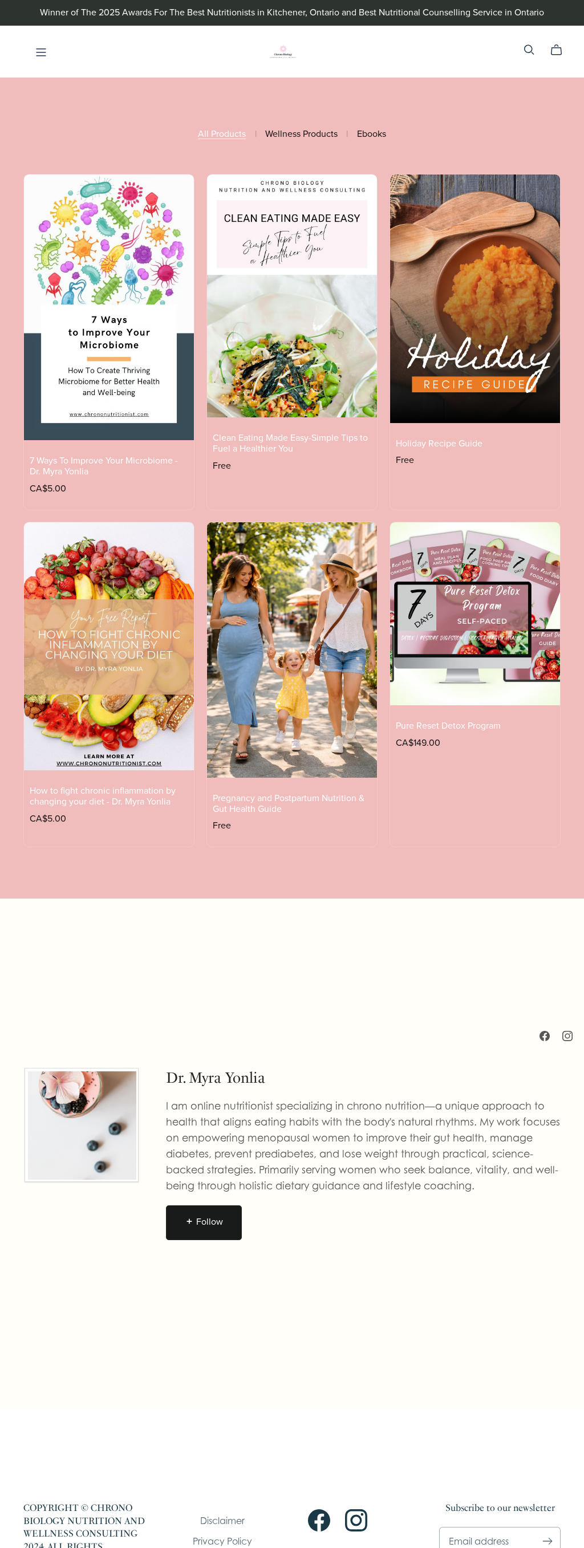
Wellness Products (301, 134)
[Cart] (561, 50)
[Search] (529, 49)
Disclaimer (222, 1520)
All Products (222, 134)
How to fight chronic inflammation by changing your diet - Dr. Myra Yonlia (103, 796)
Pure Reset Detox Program (448, 726)
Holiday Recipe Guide (439, 443)
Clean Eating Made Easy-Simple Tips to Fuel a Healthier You (290, 443)
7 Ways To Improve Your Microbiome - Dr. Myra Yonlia (104, 466)
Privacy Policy (222, 1541)
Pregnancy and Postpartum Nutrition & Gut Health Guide (288, 804)
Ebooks (371, 134)
